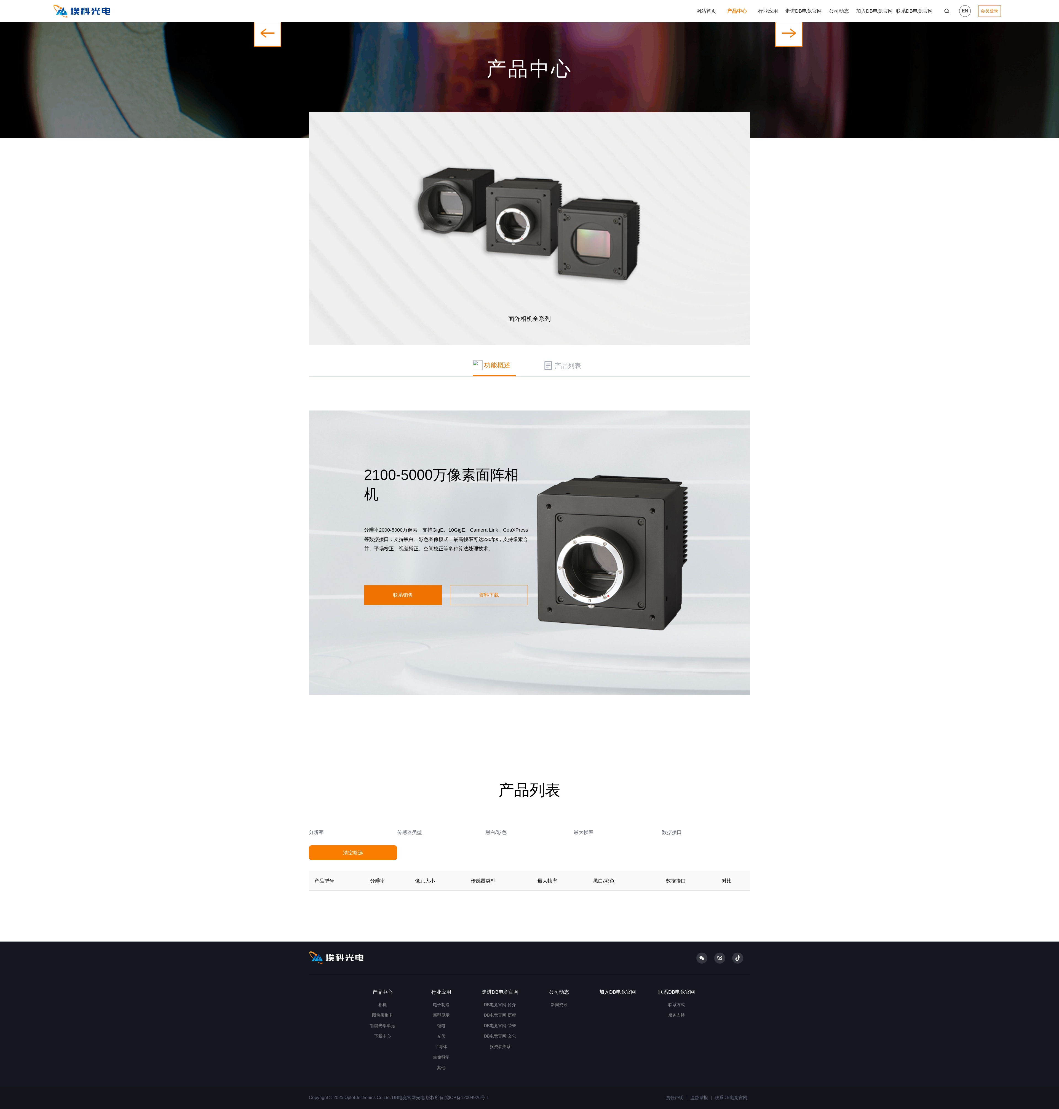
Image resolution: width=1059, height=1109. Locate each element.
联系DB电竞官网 (914, 11)
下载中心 (382, 1036)
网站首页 (706, 11)
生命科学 (441, 1057)
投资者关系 (500, 1046)
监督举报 (699, 1097)
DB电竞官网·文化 (500, 1036)
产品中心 (737, 11)
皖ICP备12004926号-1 (466, 1097)
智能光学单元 (382, 1025)
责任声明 (675, 1097)
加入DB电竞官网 (874, 11)
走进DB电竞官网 (803, 11)
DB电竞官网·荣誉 (500, 1025)
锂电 (441, 1025)
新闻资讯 (559, 1004)
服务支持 (676, 1015)
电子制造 (441, 1004)
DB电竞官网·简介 (500, 1004)
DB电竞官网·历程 (500, 1015)
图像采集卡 (382, 1015)
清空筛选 (353, 852)
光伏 (441, 1036)
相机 (382, 1004)
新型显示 (441, 1015)
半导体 (441, 1046)
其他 (441, 1067)
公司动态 (839, 11)
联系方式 (676, 1004)
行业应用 (768, 11)
